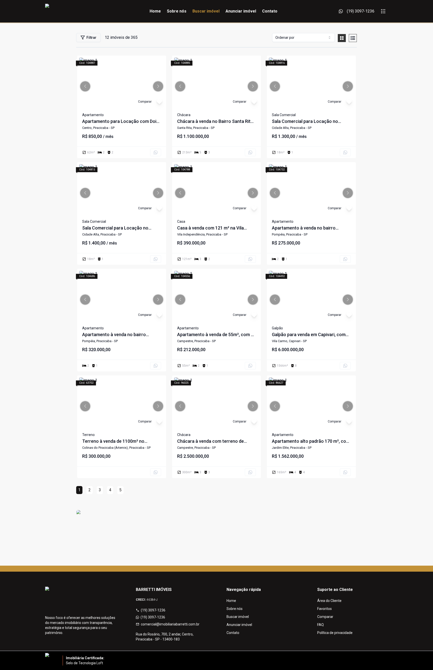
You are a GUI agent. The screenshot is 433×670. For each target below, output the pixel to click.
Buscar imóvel (206, 11)
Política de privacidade (335, 633)
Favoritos (324, 609)
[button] (85, 86)
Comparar (325, 617)
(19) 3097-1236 (153, 610)
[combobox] (303, 37)
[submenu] (383, 11)
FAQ (320, 625)
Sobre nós (176, 11)
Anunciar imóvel (241, 11)
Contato (269, 11)
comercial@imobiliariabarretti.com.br (170, 624)
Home (155, 11)
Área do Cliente (329, 601)
